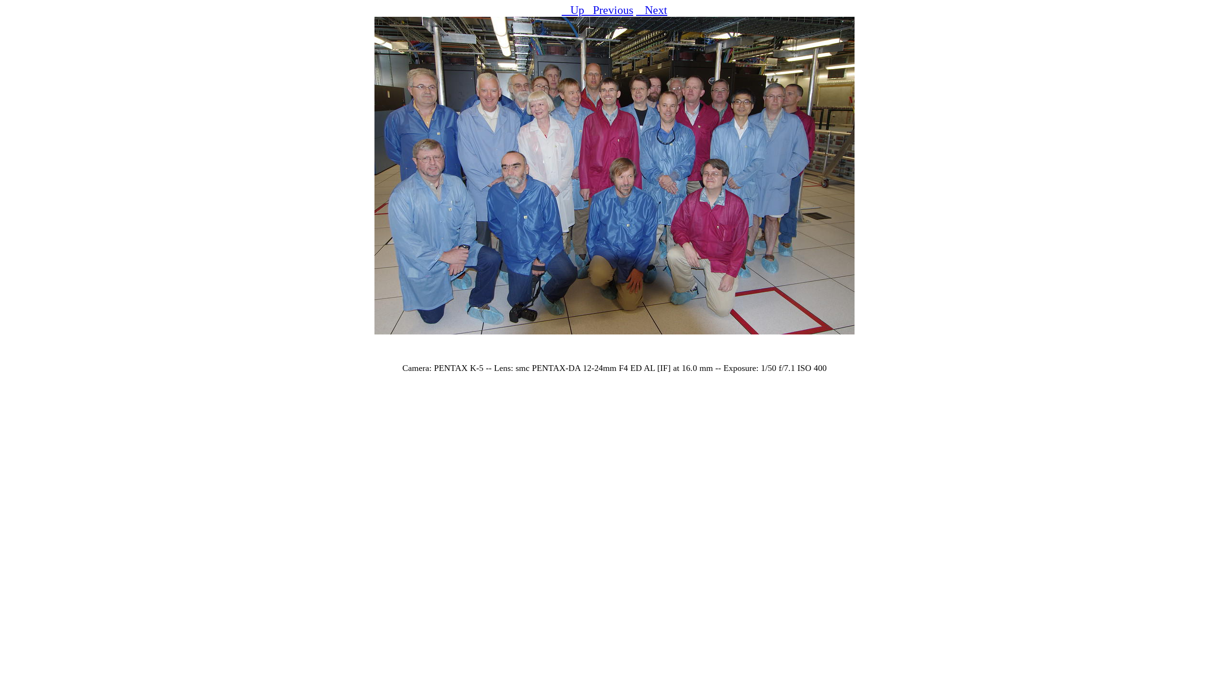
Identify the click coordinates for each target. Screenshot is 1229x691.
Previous (608, 10)
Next (651, 10)
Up (573, 10)
